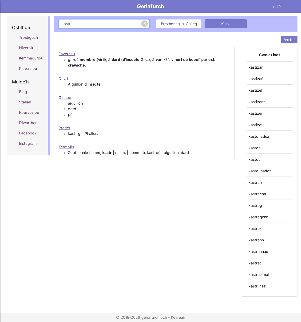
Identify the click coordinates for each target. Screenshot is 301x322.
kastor (254, 147)
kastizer (256, 113)
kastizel (255, 90)
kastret (255, 263)
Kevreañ (178, 317)
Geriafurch (150, 6)
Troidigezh (28, 37)
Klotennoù (28, 68)
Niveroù (26, 47)
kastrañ (255, 182)
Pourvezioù (29, 112)
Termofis (66, 147)
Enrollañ (289, 40)
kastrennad (258, 251)
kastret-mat (259, 274)
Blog (23, 91)
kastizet (256, 124)
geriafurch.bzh (154, 317)
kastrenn (256, 240)
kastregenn (258, 217)
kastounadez (260, 171)
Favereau (67, 53)
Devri (63, 78)
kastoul (255, 159)
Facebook (28, 133)
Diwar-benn (29, 122)
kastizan (256, 67)
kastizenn (257, 101)
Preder (64, 128)
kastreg (255, 205)
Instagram (28, 143)
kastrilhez (257, 286)
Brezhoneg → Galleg (179, 23)
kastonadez (259, 136)
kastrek (255, 228)
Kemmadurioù (31, 58)
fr (280, 6)
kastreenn (257, 194)
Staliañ (25, 102)
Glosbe (65, 97)
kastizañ (256, 78)
